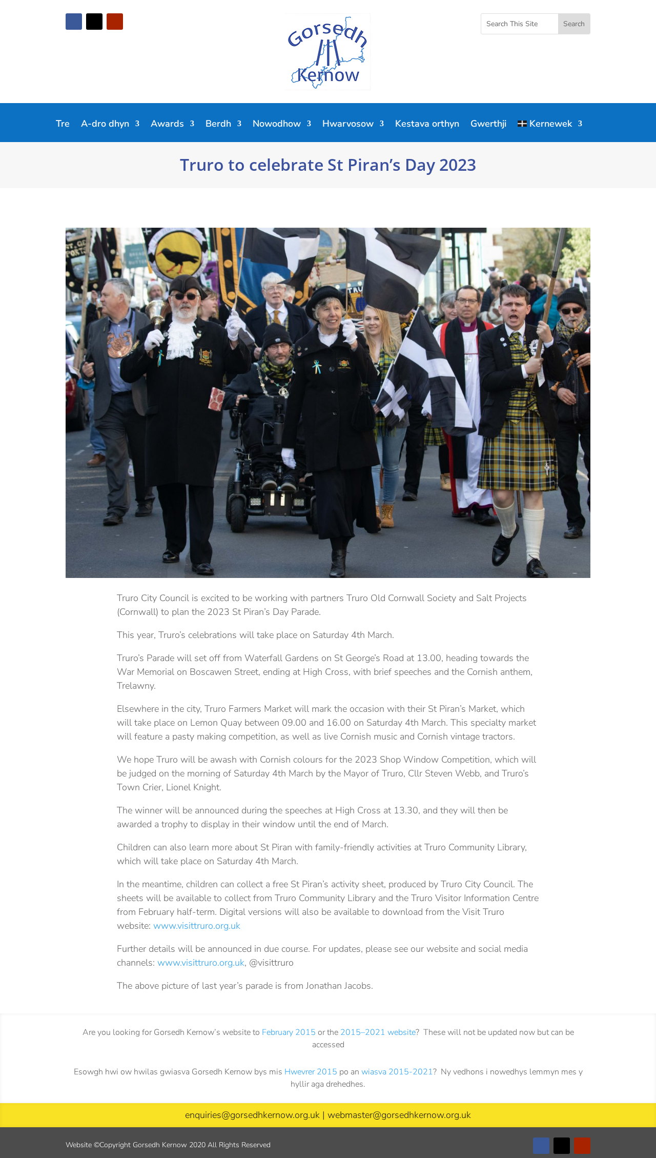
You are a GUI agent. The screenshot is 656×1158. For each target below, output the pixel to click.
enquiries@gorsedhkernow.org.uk (252, 1115)
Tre (63, 125)
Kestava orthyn (427, 125)
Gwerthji (488, 125)
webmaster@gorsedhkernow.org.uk (399, 1115)
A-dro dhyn (105, 125)
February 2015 (289, 1032)
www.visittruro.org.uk (196, 926)
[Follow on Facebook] (74, 21)
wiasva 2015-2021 (397, 1071)
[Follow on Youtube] (115, 21)
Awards (167, 125)
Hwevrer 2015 (310, 1071)
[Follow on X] (94, 21)
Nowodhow (277, 125)
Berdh (218, 125)
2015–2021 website (378, 1032)
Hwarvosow (348, 125)
